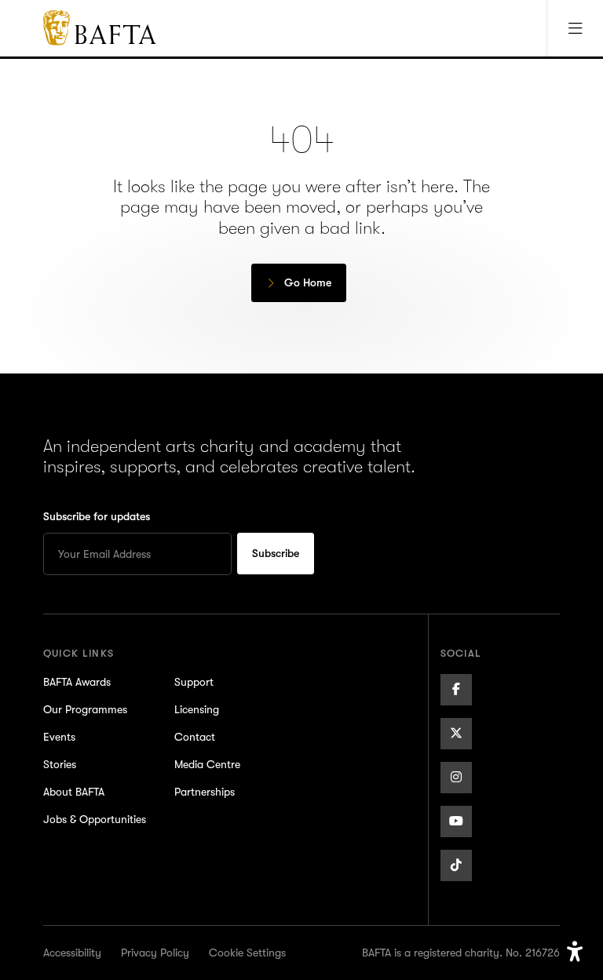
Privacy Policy (155, 952)
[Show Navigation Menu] (574, 28)
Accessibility (72, 952)
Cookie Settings (247, 952)
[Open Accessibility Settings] (574, 951)
